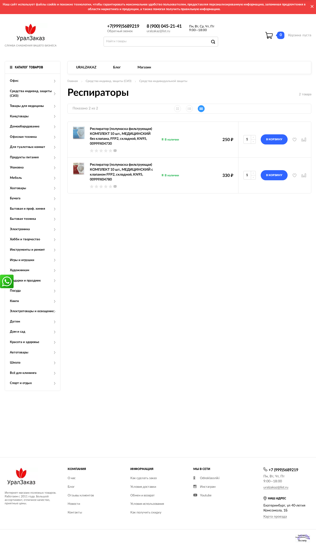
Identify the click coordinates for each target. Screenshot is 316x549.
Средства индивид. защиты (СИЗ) (108, 81)
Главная (72, 81)
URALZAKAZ (86, 67)
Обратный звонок (120, 31)
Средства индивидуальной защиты (163, 81)
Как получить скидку (145, 512)
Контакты (75, 512)
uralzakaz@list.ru (158, 31)
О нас (72, 478)
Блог (117, 67)
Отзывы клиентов (81, 495)
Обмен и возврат (142, 495)
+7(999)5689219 (123, 26)
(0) (115, 150)
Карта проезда (275, 516)
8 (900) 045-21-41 (164, 26)
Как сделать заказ (143, 478)
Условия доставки (143, 486)
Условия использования (147, 504)
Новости (74, 504)
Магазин (144, 67)
